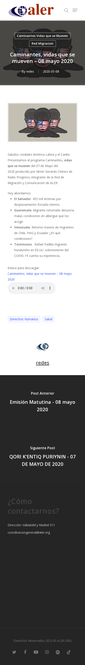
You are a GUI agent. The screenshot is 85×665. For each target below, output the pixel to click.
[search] (66, 10)
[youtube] (36, 652)
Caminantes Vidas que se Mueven (42, 36)
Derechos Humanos (24, 319)
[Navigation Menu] (75, 10)
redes (30, 71)
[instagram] (47, 652)
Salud (48, 319)
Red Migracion (42, 43)
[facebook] (25, 652)
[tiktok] (68, 652)
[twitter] (14, 652)
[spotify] (57, 652)
